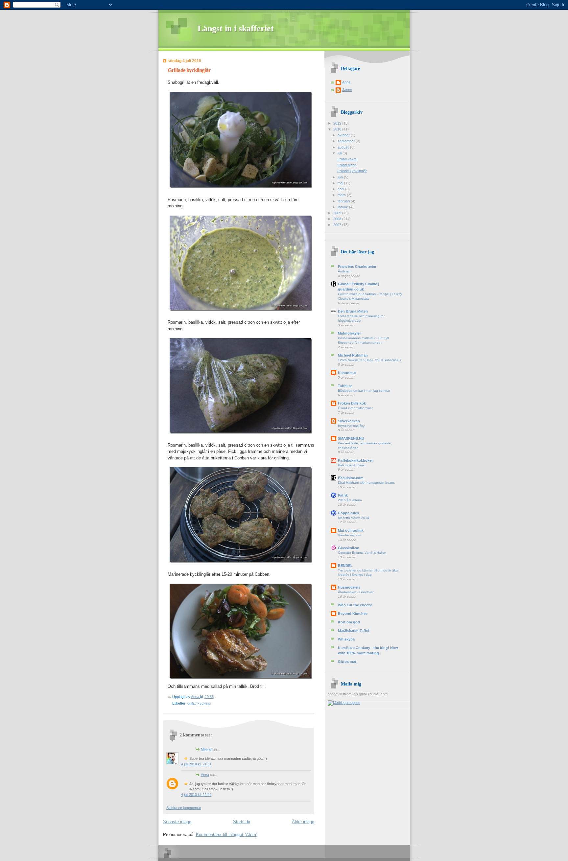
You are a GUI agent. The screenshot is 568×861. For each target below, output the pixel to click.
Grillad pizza (346, 165)
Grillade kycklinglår (352, 171)
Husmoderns (349, 587)
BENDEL (345, 566)
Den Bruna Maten (353, 311)
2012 (337, 123)
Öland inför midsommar (355, 408)
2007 (337, 225)
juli (340, 153)
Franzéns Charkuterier (357, 266)
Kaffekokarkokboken (356, 460)
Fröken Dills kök (352, 403)
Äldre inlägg (303, 821)
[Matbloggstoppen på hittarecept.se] (344, 703)
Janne (347, 90)
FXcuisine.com (351, 478)
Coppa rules (348, 513)
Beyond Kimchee (352, 614)
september (347, 141)
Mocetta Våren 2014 (353, 518)
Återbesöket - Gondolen (356, 592)
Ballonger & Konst (352, 465)
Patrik (343, 495)
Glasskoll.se (348, 548)
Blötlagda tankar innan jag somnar (364, 390)
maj (341, 183)
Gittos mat (347, 661)
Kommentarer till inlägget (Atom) (226, 834)
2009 (337, 213)
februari (344, 201)
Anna (195, 697)
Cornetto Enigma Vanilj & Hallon (362, 552)
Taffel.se (345, 386)
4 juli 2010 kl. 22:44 (196, 795)
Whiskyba (346, 639)
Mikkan (206, 749)
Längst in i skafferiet (236, 28)
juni (341, 177)
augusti (344, 147)
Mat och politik (351, 530)
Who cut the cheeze (355, 605)
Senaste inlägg (177, 821)
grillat (191, 703)
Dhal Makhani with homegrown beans (366, 482)
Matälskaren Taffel (353, 631)
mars (342, 195)
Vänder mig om (349, 535)
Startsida (241, 821)
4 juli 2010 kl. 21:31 (196, 764)
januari (343, 207)
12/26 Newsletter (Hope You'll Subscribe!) (369, 360)
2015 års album (350, 500)
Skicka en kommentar (183, 808)
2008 (337, 219)
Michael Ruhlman (353, 355)
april (341, 189)
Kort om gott (349, 622)
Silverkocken (349, 421)
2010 (337, 129)
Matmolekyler (349, 333)
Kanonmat (347, 373)
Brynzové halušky (351, 426)
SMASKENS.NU (351, 438)
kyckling (204, 703)
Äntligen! (344, 271)
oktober (344, 135)
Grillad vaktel (347, 159)
